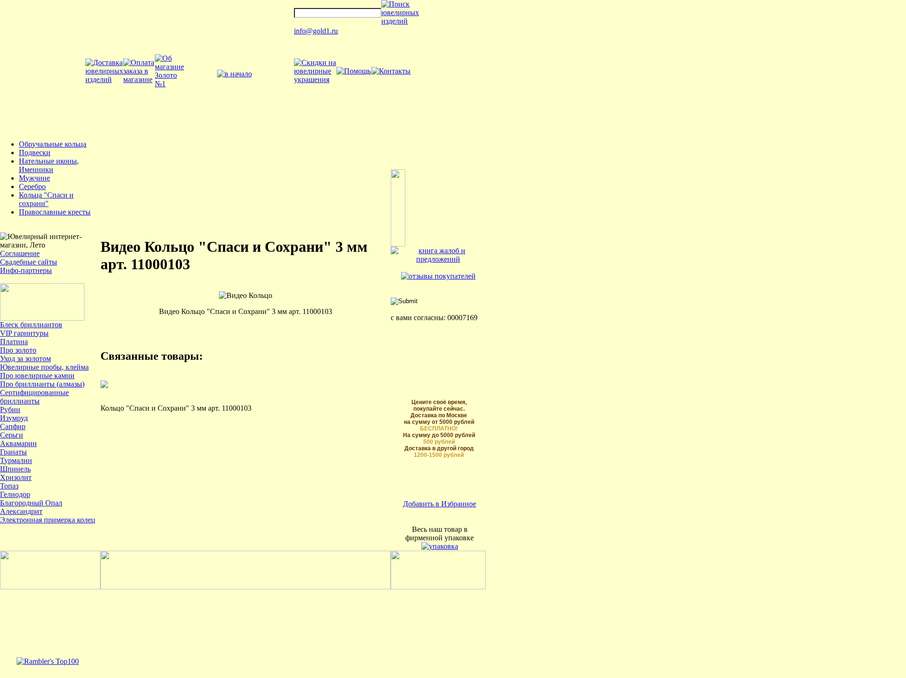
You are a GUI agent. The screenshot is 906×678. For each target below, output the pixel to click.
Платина (14, 342)
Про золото (18, 350)
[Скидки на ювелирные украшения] (315, 79)
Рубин (10, 409)
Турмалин (16, 460)
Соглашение (20, 253)
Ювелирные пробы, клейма (44, 367)
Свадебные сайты (28, 262)
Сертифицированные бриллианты (34, 397)
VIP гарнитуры (24, 333)
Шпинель (15, 469)
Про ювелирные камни (37, 376)
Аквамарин (18, 443)
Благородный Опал (31, 503)
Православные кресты (55, 212)
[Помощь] (353, 71)
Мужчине (34, 178)
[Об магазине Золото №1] (169, 84)
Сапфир (12, 426)
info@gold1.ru (316, 31)
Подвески (34, 153)
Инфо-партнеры (26, 270)
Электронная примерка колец (47, 520)
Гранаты (13, 452)
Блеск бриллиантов (31, 325)
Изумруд (14, 418)
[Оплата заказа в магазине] (139, 79)
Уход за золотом (25, 359)
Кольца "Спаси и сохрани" (46, 199)
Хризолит (16, 477)
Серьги (11, 435)
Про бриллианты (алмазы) (42, 384)
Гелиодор (15, 494)
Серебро (32, 186)
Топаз (9, 486)
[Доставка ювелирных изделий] (104, 79)
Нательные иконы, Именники (49, 165)
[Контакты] (391, 71)
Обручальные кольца (52, 144)
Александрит (21, 511)
